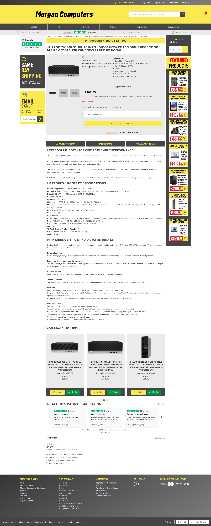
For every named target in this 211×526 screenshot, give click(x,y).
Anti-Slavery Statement (68, 506)
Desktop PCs (101, 485)
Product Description (65, 144)
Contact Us (185, 3)
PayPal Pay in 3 (26, 498)
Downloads (64, 501)
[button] (178, 82)
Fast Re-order (173, 3)
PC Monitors (101, 490)
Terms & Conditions (28, 485)
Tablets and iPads (103, 495)
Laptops (34, 27)
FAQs (61, 488)
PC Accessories (102, 493)
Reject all (182, 522)
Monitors (85, 27)
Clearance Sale (174, 27)
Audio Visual (142, 27)
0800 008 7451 (127, 2)
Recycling (63, 495)
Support (23, 493)
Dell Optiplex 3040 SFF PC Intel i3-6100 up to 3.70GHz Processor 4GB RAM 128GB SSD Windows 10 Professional (146, 366)
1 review (122, 133)
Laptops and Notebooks (106, 483)
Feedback (63, 498)
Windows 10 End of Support (107, 488)
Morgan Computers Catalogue (32, 488)
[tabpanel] (65, 365)
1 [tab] (104, 400)
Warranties (24, 495)
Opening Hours (65, 493)
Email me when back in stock (123, 123)
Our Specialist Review (145, 144)
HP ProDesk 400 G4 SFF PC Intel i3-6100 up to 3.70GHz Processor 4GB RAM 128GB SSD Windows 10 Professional (65, 366)
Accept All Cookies (199, 522)
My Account (147, 3)
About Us (63, 483)
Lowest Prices (134, 32)
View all (161, 404)
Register (162, 3)
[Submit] (185, 49)
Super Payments (27, 501)
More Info (57, 392)
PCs (59, 27)
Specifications (105, 144)
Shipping (24, 490)
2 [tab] (107, 400)
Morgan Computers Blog (69, 508)
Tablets (113, 27)
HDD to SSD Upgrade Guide (70, 503)
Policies (23, 483)
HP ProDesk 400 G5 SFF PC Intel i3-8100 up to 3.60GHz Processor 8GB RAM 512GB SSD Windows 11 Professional (105, 366)
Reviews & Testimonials (69, 490)
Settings (169, 522)
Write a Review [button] (133, 133)
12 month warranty (185, 32)
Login (156, 3)
